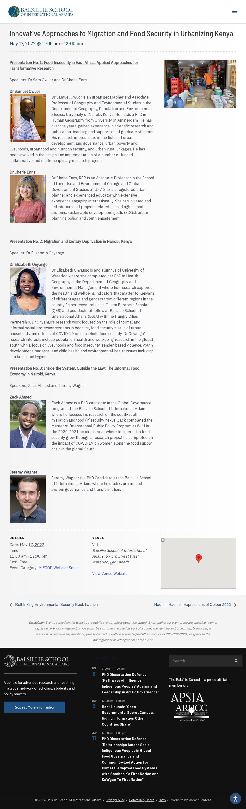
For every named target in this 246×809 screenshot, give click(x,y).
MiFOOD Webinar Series (59, 567)
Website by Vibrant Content (190, 800)
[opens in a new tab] (187, 697)
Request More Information (34, 707)
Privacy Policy (115, 800)
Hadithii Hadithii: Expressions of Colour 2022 (193, 604)
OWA (162, 800)
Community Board (141, 800)
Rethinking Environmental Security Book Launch (56, 604)
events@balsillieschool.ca (143, 634)
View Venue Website (110, 573)
